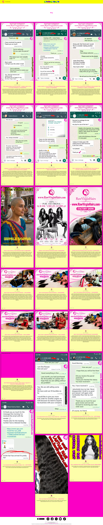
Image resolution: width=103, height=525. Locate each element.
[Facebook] (52, 518)
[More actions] (32, 83)
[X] (56, 518)
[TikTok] (64, 518)
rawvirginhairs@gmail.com (52, 522)
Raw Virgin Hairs (7, 1)
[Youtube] (60, 518)
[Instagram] (48, 518)
